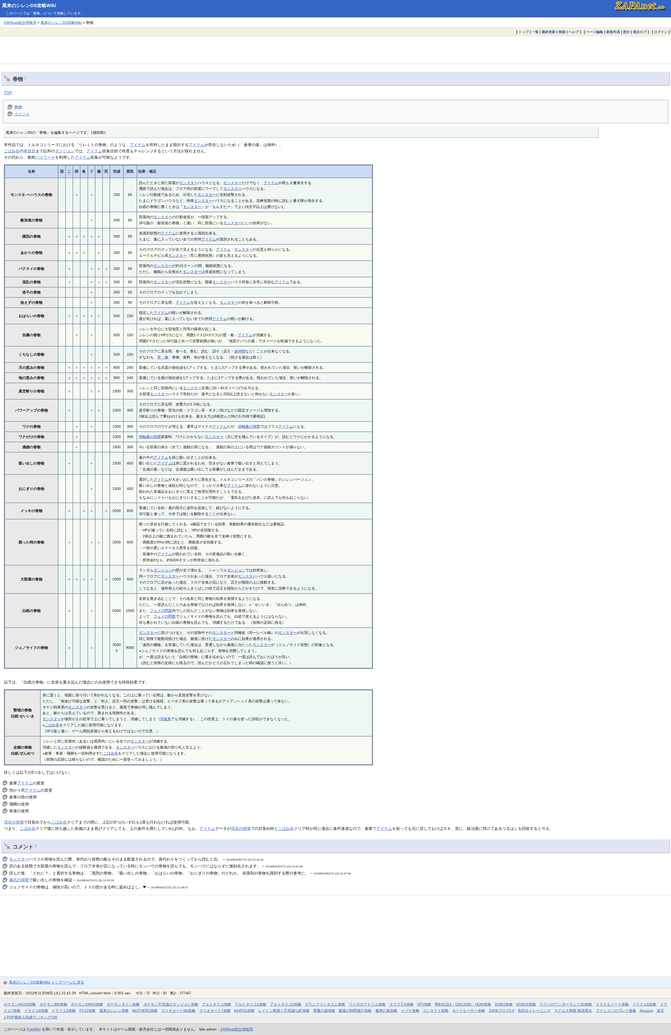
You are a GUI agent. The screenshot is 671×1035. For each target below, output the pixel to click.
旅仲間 (239, 351)
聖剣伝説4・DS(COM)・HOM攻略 (463, 1004)
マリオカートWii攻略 (178, 1011)
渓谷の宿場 (14, 822)
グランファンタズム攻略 (325, 1004)
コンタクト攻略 (435, 1011)
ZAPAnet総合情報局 (20, 22)
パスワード (45, 157)
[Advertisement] (335, 50)
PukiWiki (34, 1029)
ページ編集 (594, 32)
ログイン (661, 32)
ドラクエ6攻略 (644, 1004)
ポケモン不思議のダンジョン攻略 (170, 1004)
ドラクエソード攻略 (612, 1004)
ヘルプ (574, 32)
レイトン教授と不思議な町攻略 (284, 1011)
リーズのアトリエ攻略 (367, 1004)
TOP (8, 92)
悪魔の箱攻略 (324, 1011)
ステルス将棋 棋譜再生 (573, 1011)
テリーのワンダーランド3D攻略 (566, 1004)
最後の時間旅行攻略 (355, 1011)
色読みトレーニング (534, 1011)
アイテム (137, 144)
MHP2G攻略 (244, 1011)
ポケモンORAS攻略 (87, 1004)
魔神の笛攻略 (386, 1011)
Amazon (646, 1011)
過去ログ (640, 32)
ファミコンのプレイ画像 (616, 1011)
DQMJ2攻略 (526, 1004)
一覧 (535, 32)
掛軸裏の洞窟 (249, 426)
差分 (626, 32)
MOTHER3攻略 (145, 1011)
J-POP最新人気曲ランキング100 (30, 1017)
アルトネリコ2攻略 (250, 1004)
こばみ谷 (12, 151)
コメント (22, 114)
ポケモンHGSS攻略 (20, 1004)
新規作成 (613, 32)
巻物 (18, 107)
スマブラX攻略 (401, 1004)
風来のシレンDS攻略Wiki (29, 5)
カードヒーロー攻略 (468, 1011)
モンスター (188, 183)
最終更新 (548, 32)
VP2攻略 (424, 1004)
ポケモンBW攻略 (53, 1004)
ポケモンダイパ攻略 (123, 1004)
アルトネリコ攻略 (216, 1004)
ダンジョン (65, 151)
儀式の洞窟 (19, 880)
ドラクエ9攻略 (64, 1011)
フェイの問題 (161, 611)
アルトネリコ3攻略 (285, 1004)
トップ (523, 32)
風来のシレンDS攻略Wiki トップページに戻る (46, 982)
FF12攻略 (87, 1011)
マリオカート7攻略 (215, 1011)
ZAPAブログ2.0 (501, 1011)
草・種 (162, 357)
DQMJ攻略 (504, 1004)
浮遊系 (165, 719)
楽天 (660, 1011)
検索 (562, 32)
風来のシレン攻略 (114, 1011)
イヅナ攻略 (410, 1011)
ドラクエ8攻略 (36, 1011)
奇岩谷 (29, 151)
